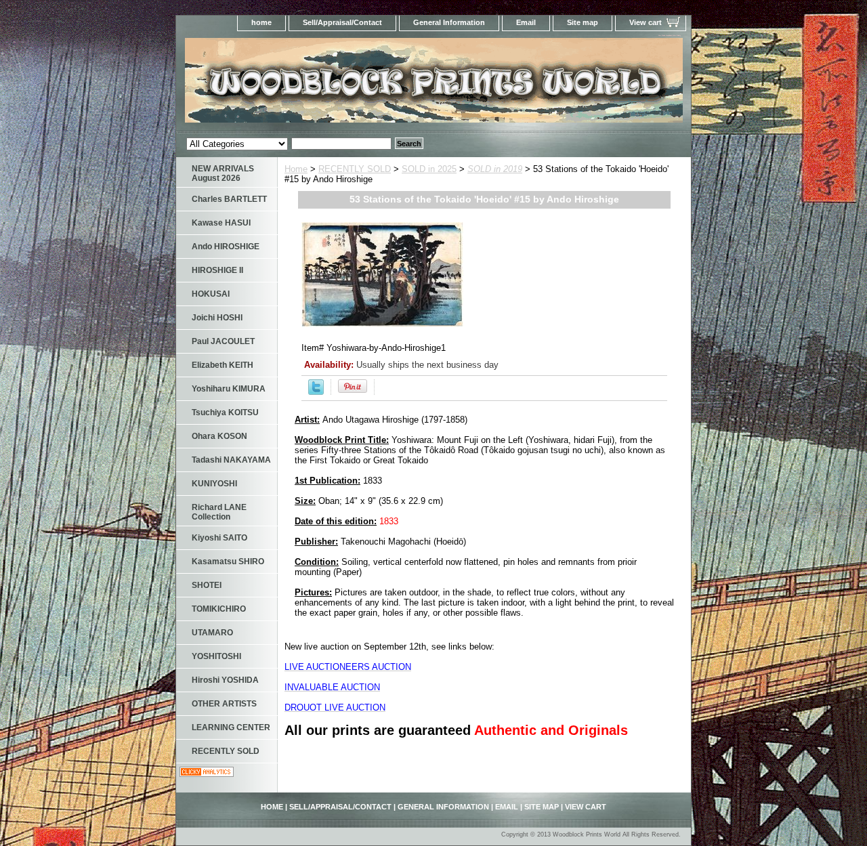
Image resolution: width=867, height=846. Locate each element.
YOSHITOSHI (216, 656)
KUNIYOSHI (214, 483)
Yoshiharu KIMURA (229, 389)
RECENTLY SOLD (354, 169)
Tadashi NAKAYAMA (231, 460)
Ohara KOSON (219, 436)
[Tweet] (316, 392)
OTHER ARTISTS (224, 703)
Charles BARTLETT (229, 199)
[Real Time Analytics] (206, 774)
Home (296, 169)
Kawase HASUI (221, 223)
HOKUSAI (211, 294)
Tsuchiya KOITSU (225, 412)
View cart (645, 22)
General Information (449, 22)
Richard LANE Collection (219, 512)
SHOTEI (206, 585)
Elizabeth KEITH (222, 365)
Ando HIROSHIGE (225, 246)
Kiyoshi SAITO (219, 538)
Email (526, 22)
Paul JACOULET (223, 341)
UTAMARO (212, 632)
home (261, 22)
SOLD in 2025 (429, 169)
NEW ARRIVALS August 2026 (223, 173)
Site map (582, 22)
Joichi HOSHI (217, 317)
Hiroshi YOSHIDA (225, 680)
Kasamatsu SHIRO (228, 561)
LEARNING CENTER (231, 727)
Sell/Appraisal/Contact (342, 22)
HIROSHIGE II (217, 270)
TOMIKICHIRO (219, 609)
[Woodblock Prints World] (345, 84)
